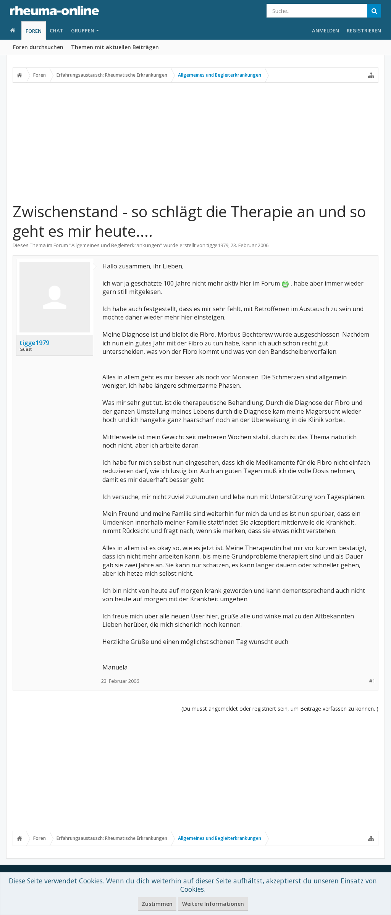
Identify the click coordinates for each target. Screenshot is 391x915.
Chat (56, 30)
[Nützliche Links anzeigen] (371, 75)
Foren (34, 30)
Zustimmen (157, 903)
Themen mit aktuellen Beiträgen (115, 47)
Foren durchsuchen (38, 47)
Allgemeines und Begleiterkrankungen (115, 245)
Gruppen (82, 30)
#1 (372, 681)
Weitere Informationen (213, 903)
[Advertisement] (195, 142)
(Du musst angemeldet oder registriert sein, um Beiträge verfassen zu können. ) (279, 708)
